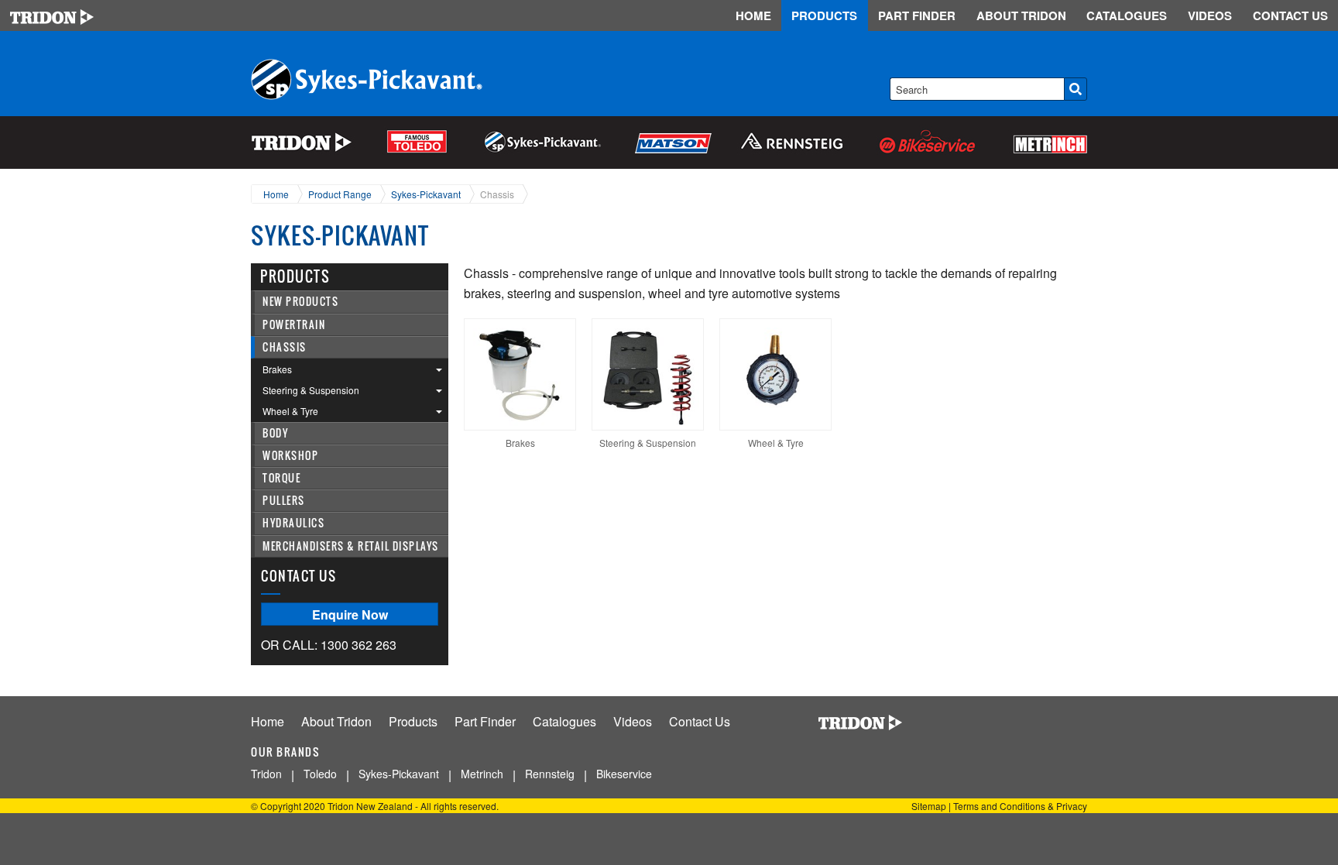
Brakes (277, 369)
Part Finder (485, 721)
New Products (300, 301)
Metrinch (482, 773)
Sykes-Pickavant (426, 194)
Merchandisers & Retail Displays (350, 546)
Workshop (290, 455)
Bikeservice (624, 773)
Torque (281, 478)
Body (275, 433)
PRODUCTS (824, 15)
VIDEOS (1210, 15)
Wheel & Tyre (290, 410)
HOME (753, 15)
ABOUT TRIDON (1021, 15)
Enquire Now (350, 614)
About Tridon (336, 721)
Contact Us (699, 721)
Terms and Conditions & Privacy (1020, 805)
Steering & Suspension (310, 389)
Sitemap (928, 805)
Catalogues (564, 721)
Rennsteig (550, 773)
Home (276, 194)
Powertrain (293, 325)
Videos (632, 721)
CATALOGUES (1126, 15)
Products (413, 721)
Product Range (340, 194)
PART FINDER (916, 15)
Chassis (497, 194)
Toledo (320, 773)
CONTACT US (1290, 15)
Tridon (266, 773)
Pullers (283, 500)
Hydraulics (293, 523)
